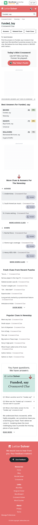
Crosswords (19, 479)
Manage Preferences (8, 515)
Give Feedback (21, 460)
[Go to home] (19, 446)
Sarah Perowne (8, 37)
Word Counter (19, 500)
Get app (32, 3)
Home (19, 470)
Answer (32, 197)
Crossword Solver (6, 19)
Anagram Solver (19, 491)
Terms (19, 512)
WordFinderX (19, 494)
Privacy (19, 509)
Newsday (17, 19)
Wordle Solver (19, 476)
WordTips (19, 488)
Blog (19, 473)
